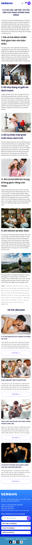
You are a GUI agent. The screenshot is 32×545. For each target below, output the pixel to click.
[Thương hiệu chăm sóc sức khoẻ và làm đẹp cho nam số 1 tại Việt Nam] (6, 3)
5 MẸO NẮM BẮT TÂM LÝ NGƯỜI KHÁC (13, 380)
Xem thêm (15, 353)
